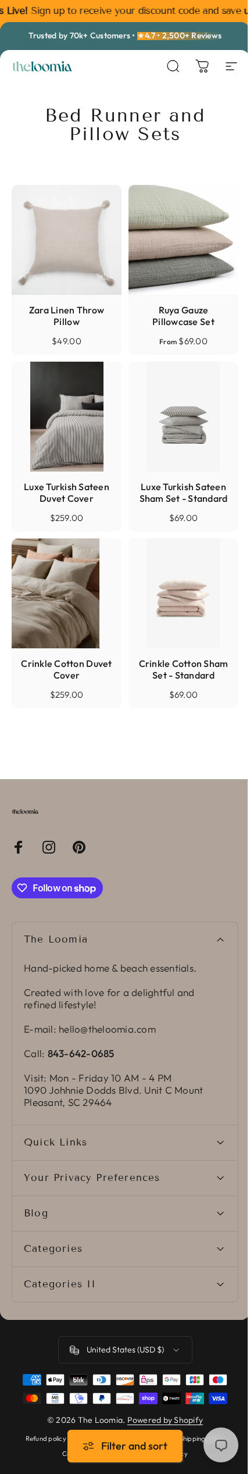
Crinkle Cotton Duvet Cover (66, 669)
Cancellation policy (155, 1464)
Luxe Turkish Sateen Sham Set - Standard (184, 492)
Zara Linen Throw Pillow (66, 315)
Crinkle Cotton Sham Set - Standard (183, 669)
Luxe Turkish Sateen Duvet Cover (66, 492)
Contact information (89, 1464)
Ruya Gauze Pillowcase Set (183, 315)
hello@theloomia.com (107, 1029)
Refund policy (41, 1449)
